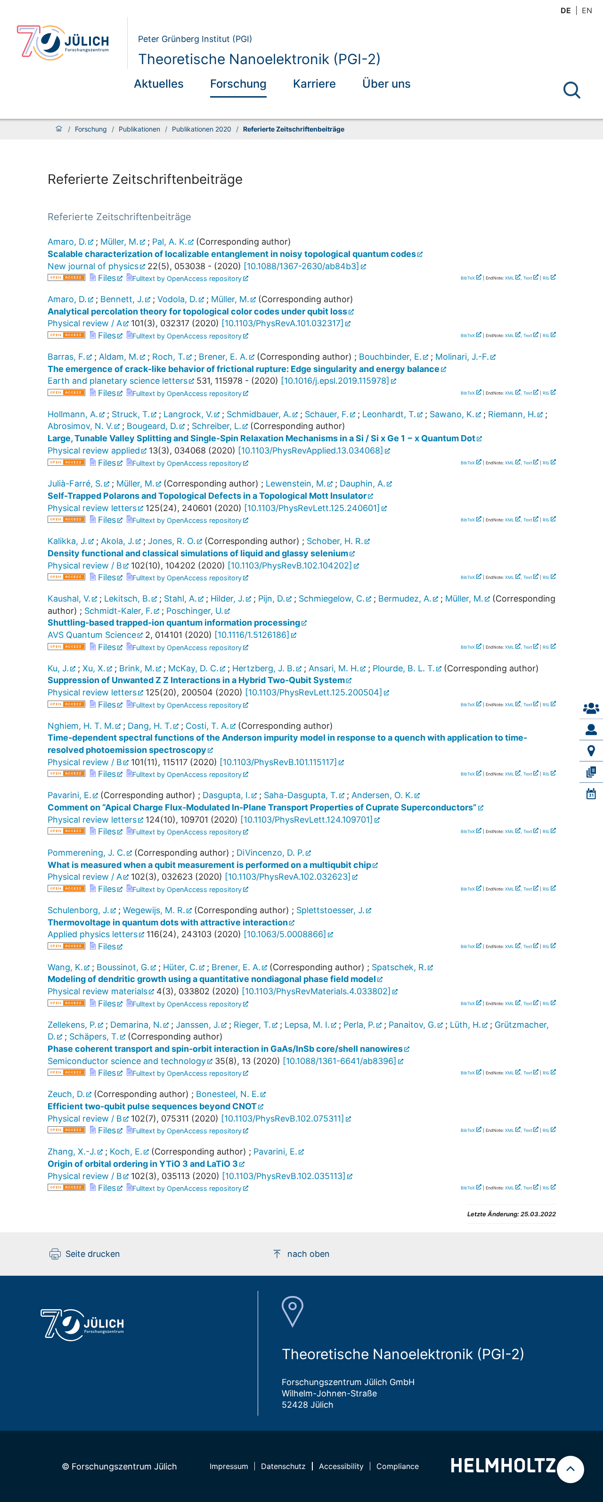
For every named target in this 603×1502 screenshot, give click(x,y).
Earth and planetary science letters (117, 381)
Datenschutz (283, 1466)
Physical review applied (94, 450)
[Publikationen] (591, 772)
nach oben (308, 1254)
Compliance (397, 1466)
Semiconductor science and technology (127, 1061)
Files (106, 278)
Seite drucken (92, 1254)
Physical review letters (92, 508)
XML (509, 278)
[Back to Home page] (68, 43)
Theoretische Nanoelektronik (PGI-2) (259, 58)
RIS (546, 278)
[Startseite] (59, 129)
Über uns (386, 84)
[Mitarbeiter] (591, 729)
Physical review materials (97, 991)
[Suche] (571, 90)
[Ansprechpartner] (591, 708)
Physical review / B (85, 565)
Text (527, 278)
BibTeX (468, 278)
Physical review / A (85, 323)
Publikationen (139, 129)
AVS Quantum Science (92, 635)
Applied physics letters (93, 934)
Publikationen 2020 (201, 129)
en (587, 10)
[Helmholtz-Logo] (503, 1469)
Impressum (229, 1466)
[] (301, 266)
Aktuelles (159, 84)
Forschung (238, 84)
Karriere (314, 84)
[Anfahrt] (591, 751)
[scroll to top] (570, 1469)
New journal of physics (93, 266)
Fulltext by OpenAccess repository (187, 278)
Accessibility (341, 1466)
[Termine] (591, 793)
